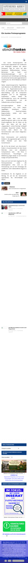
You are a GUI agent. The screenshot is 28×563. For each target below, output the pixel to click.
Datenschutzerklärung (14, 558)
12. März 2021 (12, 216)
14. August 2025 (13, 330)
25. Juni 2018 (5, 37)
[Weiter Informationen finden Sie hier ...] (14, 517)
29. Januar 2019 (12, 208)
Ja (5, 560)
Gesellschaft (10, 27)
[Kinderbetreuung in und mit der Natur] (4, 207)
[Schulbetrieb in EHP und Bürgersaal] (4, 268)
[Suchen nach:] (14, 23)
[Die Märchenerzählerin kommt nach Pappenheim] (4, 382)
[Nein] (26, 551)
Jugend (7, 183)
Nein (9, 560)
